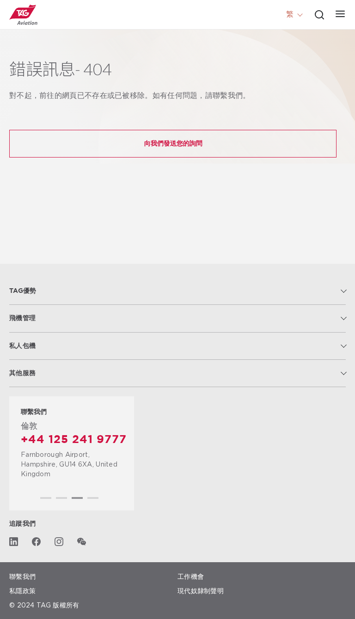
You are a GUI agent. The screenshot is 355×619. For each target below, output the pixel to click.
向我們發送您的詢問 (173, 143)
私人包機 (22, 346)
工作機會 (191, 576)
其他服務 (22, 373)
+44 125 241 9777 (74, 440)
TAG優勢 (23, 291)
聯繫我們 (22, 576)
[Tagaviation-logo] (23, 15)
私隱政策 (22, 590)
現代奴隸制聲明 (201, 590)
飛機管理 (22, 318)
